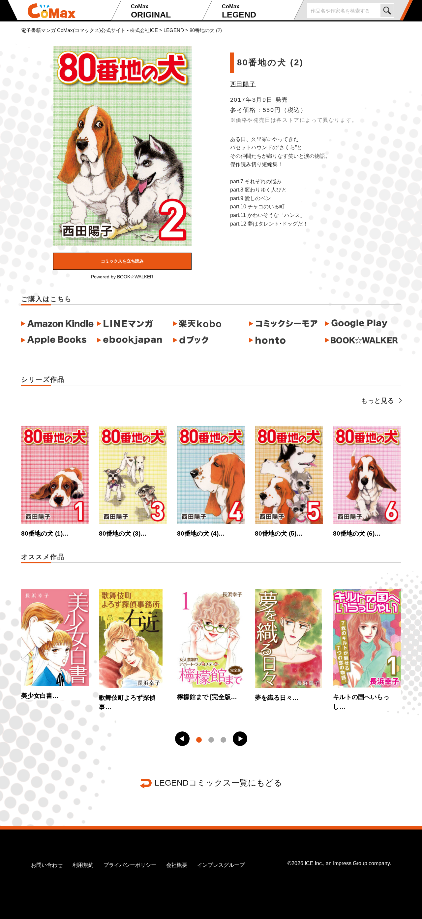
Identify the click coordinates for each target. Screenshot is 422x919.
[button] (182, 738)
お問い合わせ (47, 865)
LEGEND (239, 11)
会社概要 (176, 865)
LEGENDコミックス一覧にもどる (218, 782)
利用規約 (83, 865)
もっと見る (377, 400)
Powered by (122, 276)
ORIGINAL (151, 11)
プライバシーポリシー (130, 865)
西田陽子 (243, 84)
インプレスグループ (221, 865)
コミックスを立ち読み (122, 261)
